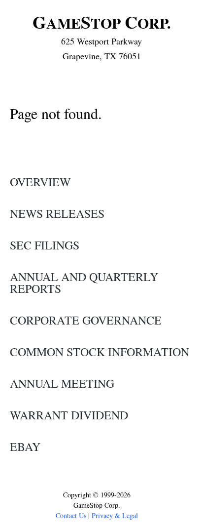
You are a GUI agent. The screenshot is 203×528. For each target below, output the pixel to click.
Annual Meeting (62, 383)
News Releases (57, 213)
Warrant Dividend (69, 415)
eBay (25, 446)
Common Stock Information (99, 352)
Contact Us (71, 515)
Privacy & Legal (115, 515)
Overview (40, 182)
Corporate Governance (86, 320)
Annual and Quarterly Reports (84, 282)
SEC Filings (44, 245)
